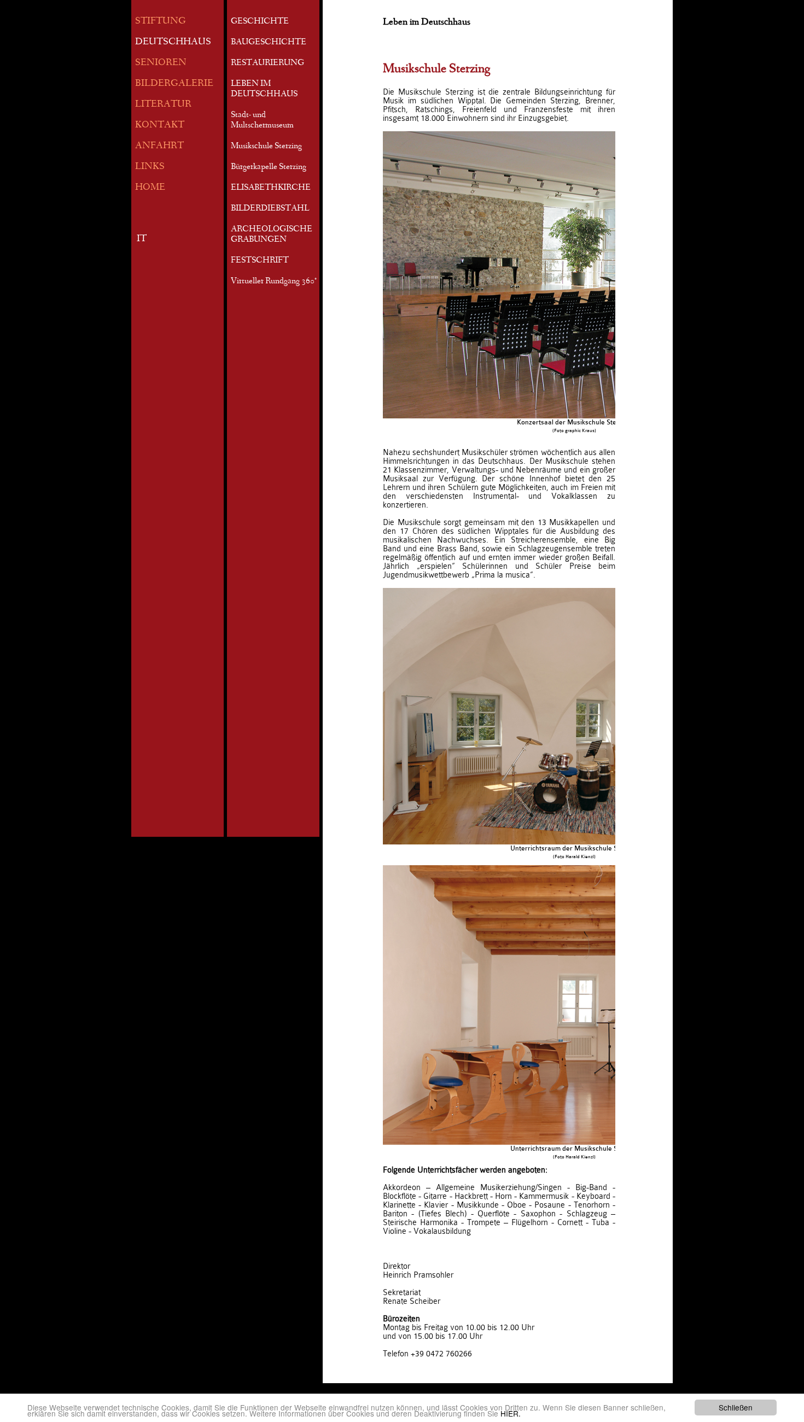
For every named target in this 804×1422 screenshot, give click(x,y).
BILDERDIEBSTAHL (270, 209)
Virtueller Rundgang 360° (274, 281)
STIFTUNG (160, 21)
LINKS (150, 167)
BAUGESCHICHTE (268, 42)
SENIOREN (161, 63)
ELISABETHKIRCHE (271, 188)
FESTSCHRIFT (260, 261)
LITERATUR (163, 104)
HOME (150, 188)
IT (142, 239)
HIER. (510, 1413)
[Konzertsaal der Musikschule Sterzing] (574, 274)
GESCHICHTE (260, 22)
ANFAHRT (159, 146)
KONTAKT (159, 125)
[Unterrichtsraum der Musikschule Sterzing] (574, 716)
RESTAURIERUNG (267, 63)
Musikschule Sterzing (266, 146)
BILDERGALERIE (174, 84)
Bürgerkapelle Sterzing (268, 167)
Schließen (736, 1407)
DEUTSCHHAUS (173, 42)
